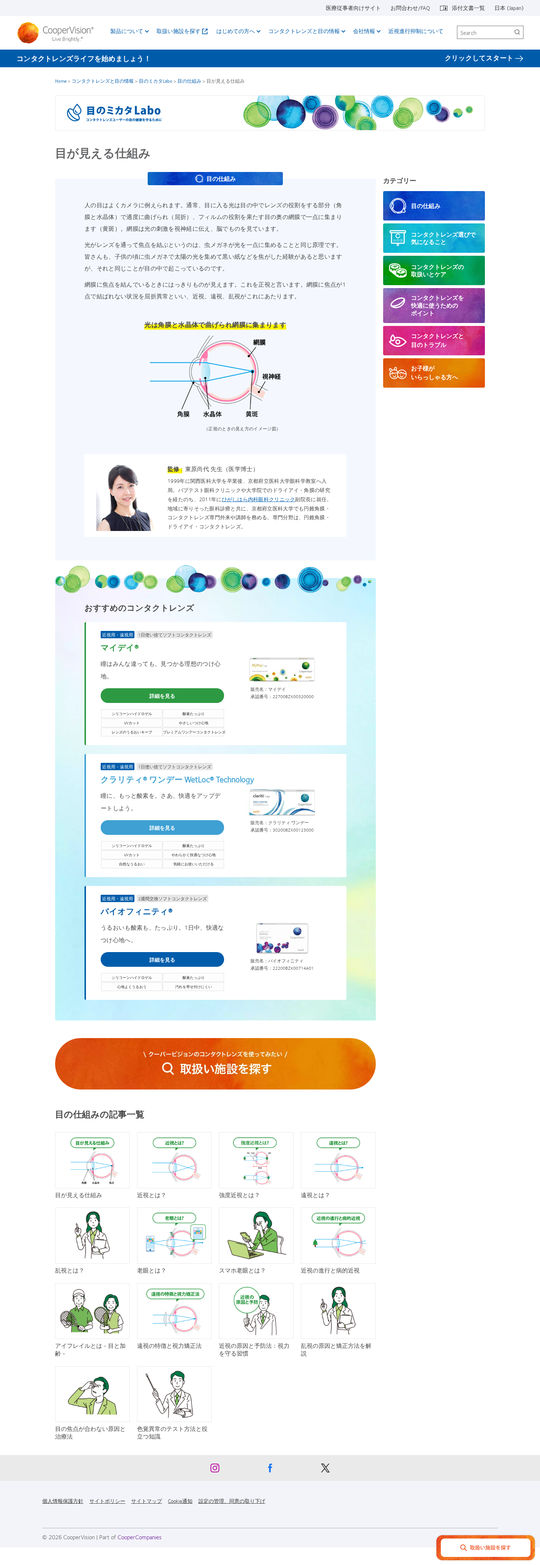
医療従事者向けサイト (353, 7)
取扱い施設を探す (178, 30)
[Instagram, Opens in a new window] (215, 1470)
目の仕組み (189, 81)
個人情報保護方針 (62, 1501)
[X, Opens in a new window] (325, 1470)
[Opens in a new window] (215, 1064)
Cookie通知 (180, 1501)
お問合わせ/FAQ (410, 7)
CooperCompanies (140, 1536)
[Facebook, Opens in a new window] (270, 1470)
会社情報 (364, 30)
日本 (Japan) (508, 7)
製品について (126, 30)
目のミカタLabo (155, 81)
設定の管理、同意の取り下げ (231, 1501)
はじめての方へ (235, 30)
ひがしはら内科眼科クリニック (258, 499)
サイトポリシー (107, 1501)
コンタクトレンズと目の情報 (304, 30)
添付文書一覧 (468, 7)
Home (60, 81)
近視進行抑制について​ (415, 30)
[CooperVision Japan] (58, 33)
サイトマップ (146, 1501)
